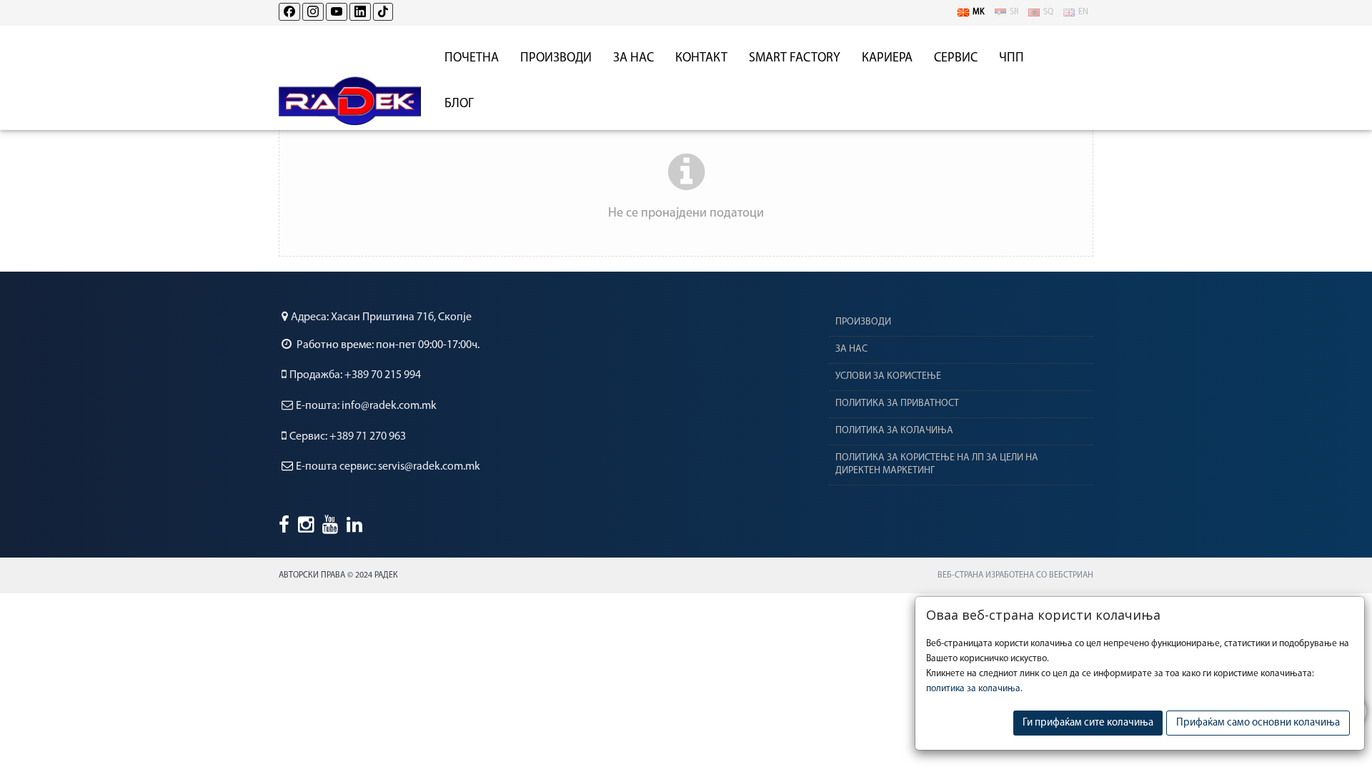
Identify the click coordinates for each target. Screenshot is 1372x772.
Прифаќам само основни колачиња (1258, 723)
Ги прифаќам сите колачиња (1088, 723)
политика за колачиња (973, 688)
